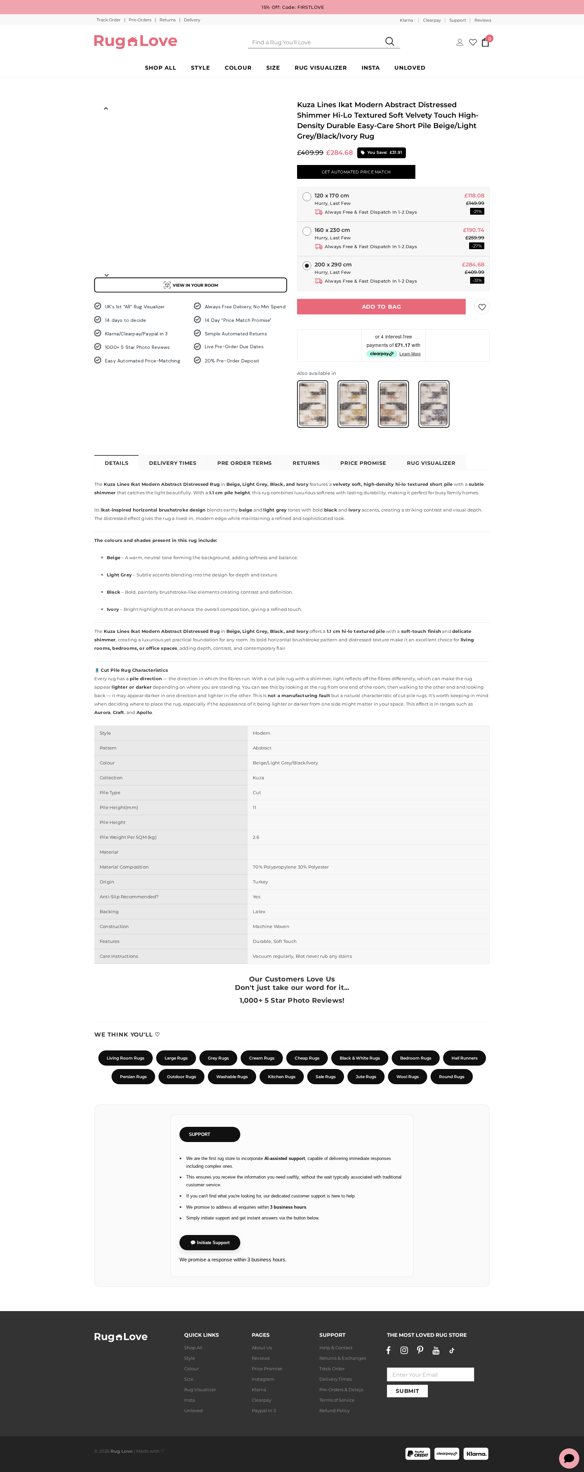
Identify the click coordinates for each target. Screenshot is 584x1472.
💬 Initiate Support (209, 1242)
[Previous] (106, 108)
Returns (168, 19)
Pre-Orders (140, 19)
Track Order (109, 19)
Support (457, 20)
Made (142, 1451)
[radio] (312, 404)
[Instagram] (404, 1350)
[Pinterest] (420, 1350)
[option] (106, 129)
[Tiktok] (452, 1350)
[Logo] (135, 42)
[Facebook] (388, 1350)
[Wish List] (482, 306)
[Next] (106, 275)
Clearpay (432, 20)
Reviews (482, 20)
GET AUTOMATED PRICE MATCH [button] (356, 171)
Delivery (192, 19)
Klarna (406, 20)
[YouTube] (436, 1350)
